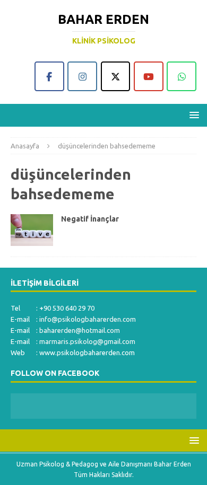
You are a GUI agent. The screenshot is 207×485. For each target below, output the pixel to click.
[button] (192, 115)
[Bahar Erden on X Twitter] (116, 76)
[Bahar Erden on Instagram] (82, 76)
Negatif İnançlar (90, 219)
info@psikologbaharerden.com (87, 319)
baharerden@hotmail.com (79, 330)
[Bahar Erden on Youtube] (148, 76)
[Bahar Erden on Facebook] (49, 76)
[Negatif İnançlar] (32, 230)
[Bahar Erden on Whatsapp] (181, 76)
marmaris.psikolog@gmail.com (87, 341)
